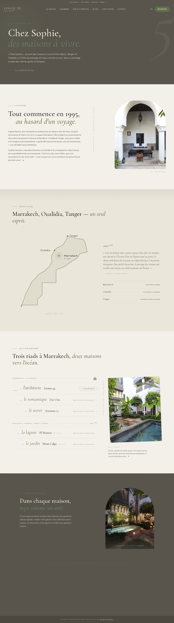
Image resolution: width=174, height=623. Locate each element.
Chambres (64, 9)
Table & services (81, 9)
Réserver (162, 9)
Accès (95, 9)
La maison (51, 9)
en (151, 9)
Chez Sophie (108, 9)
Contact (121, 9)
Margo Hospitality (106, 619)
